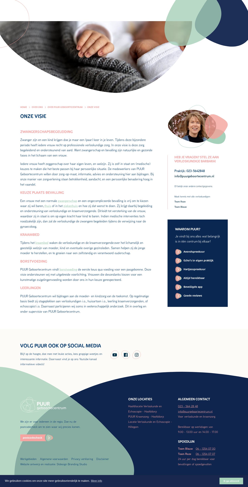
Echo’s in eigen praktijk (198, 260)
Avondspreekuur (194, 251)
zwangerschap (67, 201)
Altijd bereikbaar (194, 278)
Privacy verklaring (82, 459)
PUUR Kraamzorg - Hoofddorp (146, 416)
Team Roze (180, 201)
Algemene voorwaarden (54, 459)
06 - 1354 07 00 (205, 448)
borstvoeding (68, 269)
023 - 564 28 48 (188, 406)
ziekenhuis (70, 206)
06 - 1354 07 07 (205, 454)
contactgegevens (204, 186)
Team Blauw (180, 206)
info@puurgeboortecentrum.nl (195, 411)
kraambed (41, 242)
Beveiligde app (193, 287)
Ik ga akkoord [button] (231, 481)
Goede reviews (193, 295)
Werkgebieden (28, 459)
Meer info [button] (96, 480)
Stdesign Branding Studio (72, 464)
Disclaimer (102, 459)
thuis (47, 206)
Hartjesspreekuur (194, 269)
